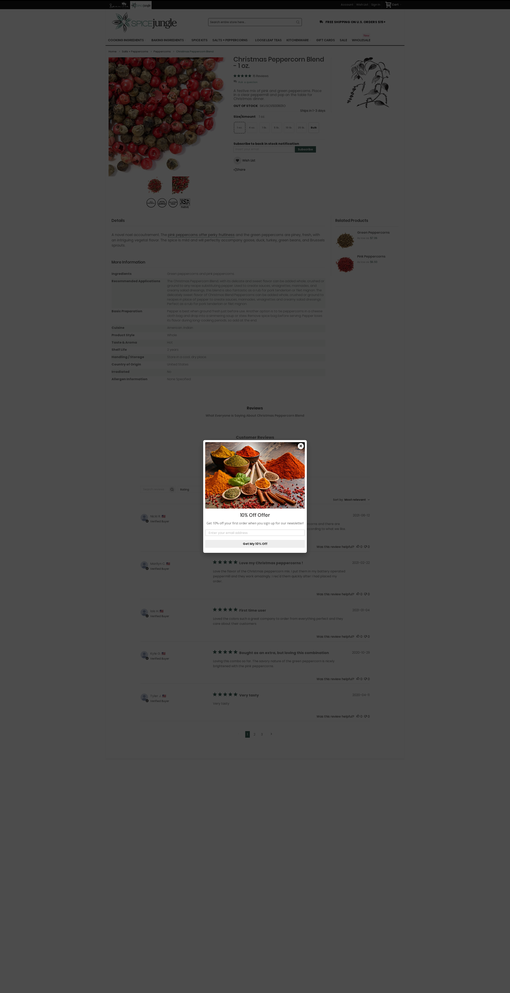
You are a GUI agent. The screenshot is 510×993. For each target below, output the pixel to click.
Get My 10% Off (255, 544)
